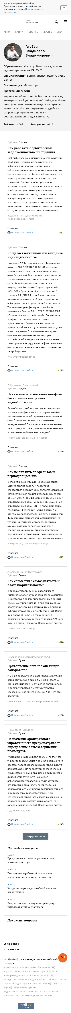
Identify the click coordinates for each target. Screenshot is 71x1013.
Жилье (48, 31)
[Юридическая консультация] (13, 21)
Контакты (11, 949)
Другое (23, 388)
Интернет (41, 437)
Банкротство (34, 215)
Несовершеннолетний (45, 701)
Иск (9, 356)
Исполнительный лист (20, 218)
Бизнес (33, 31)
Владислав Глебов (22, 232)
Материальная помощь (21, 628)
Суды (22, 660)
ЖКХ (59, 31)
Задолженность (16, 215)
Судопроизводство (24, 356)
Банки (19, 31)
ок (64, 8)
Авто (7, 31)
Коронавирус (40, 543)
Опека (11, 701)
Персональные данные (21, 437)
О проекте (11, 944)
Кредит (27, 543)
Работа (11, 869)
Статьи (23, 142)
